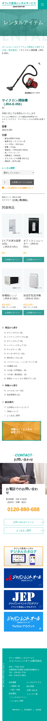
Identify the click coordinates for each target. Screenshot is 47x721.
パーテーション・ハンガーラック (20, 362)
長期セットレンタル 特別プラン (20, 378)
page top (23, 716)
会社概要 (12, 682)
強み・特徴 (15, 690)
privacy (16, 709)
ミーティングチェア (15, 345)
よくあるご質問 (13, 415)
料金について (12, 411)
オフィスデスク (13, 333)
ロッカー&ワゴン (14, 353)
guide (38, 709)
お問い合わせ (32, 690)
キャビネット (12, 349)
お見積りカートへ (12, 259)
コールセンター (13, 391)
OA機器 (10, 366)
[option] (23, 77)
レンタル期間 (8, 168)
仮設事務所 (11, 395)
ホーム (5, 47)
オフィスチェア (13, 341)
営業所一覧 (15, 686)
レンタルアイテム (18, 47)
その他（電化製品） (20, 200)
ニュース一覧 (32, 694)
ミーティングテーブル (16, 337)
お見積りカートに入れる (22, 182)
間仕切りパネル (13, 358)
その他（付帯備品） (15, 370)
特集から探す (11, 385)
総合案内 (9, 402)
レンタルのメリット (19, 697)
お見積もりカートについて (18, 407)
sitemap (28, 709)
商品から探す (34, 47)
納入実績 (30, 686)
